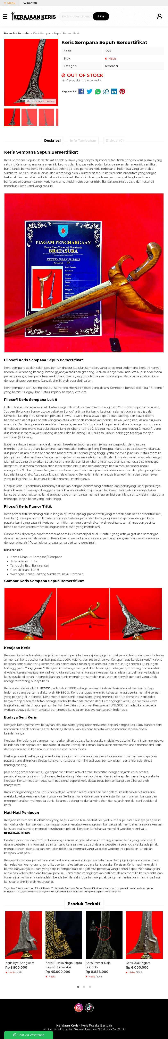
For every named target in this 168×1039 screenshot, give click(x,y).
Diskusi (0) (115, 141)
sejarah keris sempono (108, 891)
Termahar (111, 66)
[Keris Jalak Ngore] (144, 935)
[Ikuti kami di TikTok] (89, 1008)
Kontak (31, 2)
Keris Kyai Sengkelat (19, 963)
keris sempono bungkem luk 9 (39, 891)
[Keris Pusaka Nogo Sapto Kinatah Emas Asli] (63, 935)
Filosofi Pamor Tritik (46, 888)
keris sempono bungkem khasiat (117, 888)
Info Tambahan (83, 141)
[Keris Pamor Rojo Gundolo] (104, 935)
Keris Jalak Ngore (138, 963)
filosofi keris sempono (22, 888)
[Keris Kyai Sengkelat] (23, 935)
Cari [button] (102, 16)
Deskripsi (52, 141)
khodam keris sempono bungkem (76, 891)
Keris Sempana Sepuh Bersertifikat (78, 888)
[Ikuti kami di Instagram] (78, 1008)
